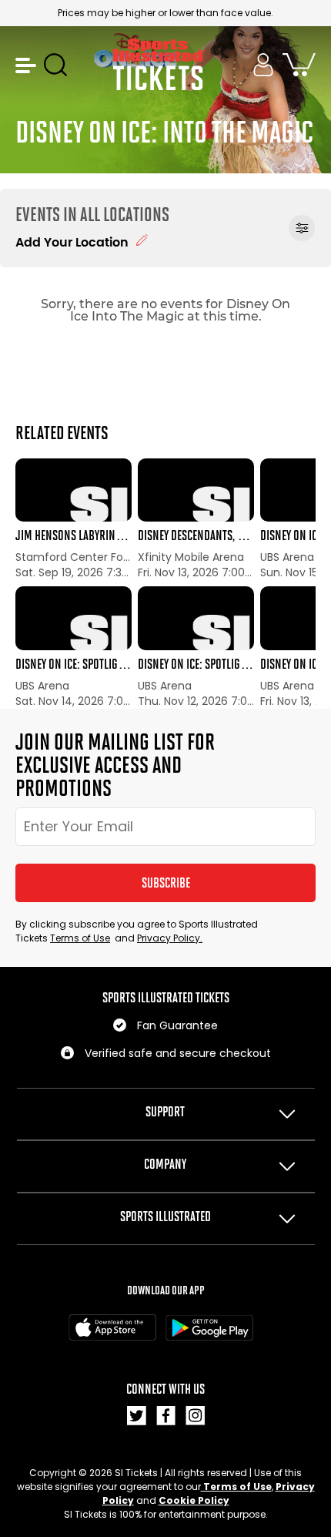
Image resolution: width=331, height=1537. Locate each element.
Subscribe (166, 883)
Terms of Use (80, 938)
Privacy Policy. (169, 938)
